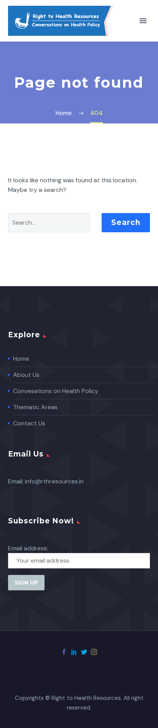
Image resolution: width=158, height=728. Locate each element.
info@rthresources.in (54, 481)
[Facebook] (64, 652)
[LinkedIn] (74, 652)
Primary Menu (143, 21)
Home (21, 359)
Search (125, 222)
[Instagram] (94, 652)
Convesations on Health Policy (55, 391)
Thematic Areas (35, 407)
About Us (26, 375)
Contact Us (29, 423)
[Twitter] (84, 652)
